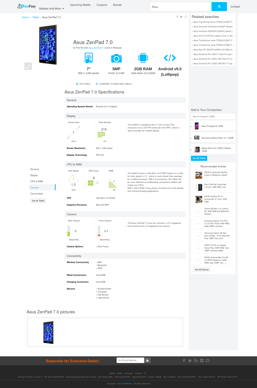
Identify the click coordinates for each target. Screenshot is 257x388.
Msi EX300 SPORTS (187, 376)
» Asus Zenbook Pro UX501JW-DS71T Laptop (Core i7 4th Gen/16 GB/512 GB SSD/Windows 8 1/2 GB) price (213, 63)
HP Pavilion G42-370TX (227, 376)
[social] (207, 360)
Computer (128, 373)
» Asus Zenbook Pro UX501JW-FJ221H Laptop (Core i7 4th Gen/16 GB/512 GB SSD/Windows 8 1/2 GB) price (213, 58)
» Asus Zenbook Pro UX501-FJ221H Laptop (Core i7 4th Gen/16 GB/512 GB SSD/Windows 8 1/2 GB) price (213, 54)
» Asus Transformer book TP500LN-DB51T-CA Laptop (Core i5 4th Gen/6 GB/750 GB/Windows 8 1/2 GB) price (213, 44)
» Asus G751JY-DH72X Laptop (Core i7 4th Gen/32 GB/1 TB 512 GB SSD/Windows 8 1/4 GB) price (213, 35)
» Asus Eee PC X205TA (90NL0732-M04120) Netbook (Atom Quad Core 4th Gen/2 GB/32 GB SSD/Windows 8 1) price (213, 49)
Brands (117, 5)
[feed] (195, 360)
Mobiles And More (50, 8)
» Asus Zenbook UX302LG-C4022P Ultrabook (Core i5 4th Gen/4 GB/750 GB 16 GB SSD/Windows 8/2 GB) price (213, 26)
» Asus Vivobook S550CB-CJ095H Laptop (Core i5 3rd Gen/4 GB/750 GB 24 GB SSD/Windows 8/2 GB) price (213, 31)
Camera (138, 373)
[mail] (201, 360)
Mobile (112, 373)
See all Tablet (38, 201)
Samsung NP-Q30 (122, 376)
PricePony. (127, 383)
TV (145, 373)
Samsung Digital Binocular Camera (81, 376)
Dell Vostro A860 (105, 376)
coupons (102, 5)
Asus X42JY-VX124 (206, 376)
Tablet (120, 373)
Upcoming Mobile (80, 5)
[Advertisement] (126, 31)
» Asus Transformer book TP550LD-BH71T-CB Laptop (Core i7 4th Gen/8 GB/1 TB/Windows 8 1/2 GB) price (213, 40)
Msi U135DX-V (169, 376)
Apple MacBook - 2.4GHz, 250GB (146, 376)
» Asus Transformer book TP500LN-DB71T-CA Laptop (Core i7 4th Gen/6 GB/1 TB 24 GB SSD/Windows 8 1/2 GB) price (213, 21)
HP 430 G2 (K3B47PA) (54, 376)
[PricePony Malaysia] (26, 6)
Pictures (84, 84)
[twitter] (189, 360)
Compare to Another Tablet (115, 84)
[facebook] (184, 360)
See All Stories (202, 270)
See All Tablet (199, 158)
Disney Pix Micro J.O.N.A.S (30, 376)
